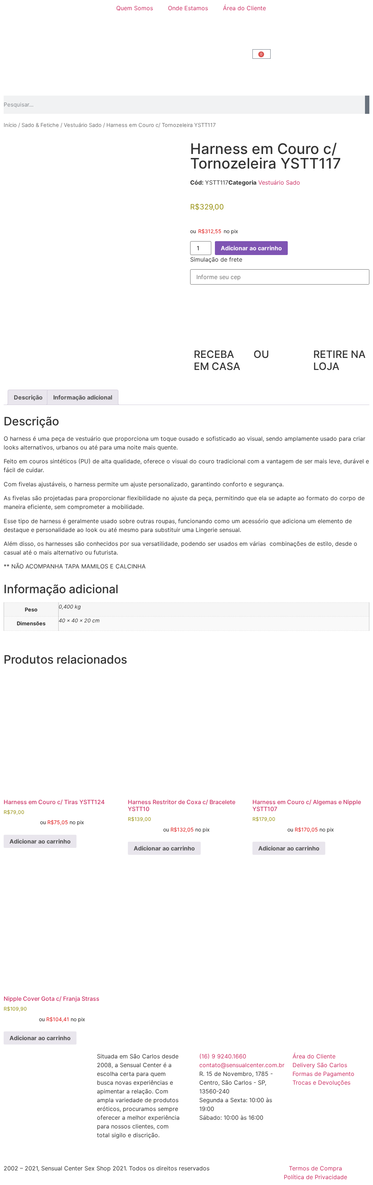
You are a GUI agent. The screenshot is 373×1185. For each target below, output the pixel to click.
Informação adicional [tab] (82, 397)
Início (10, 125)
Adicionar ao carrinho (251, 248)
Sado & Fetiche (40, 125)
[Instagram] (33, 29)
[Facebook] (13, 29)
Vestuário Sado (83, 125)
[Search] (367, 105)
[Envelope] (53, 29)
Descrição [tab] (28, 397)
